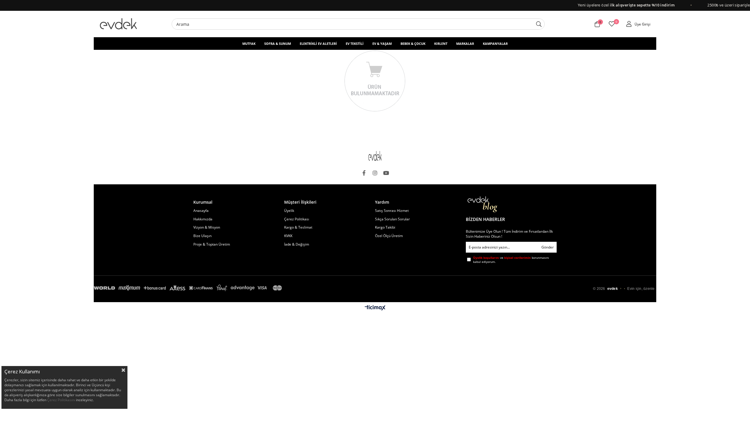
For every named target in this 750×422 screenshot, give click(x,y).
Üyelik (289, 210)
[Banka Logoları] (189, 288)
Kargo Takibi (385, 227)
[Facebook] (363, 172)
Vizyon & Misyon (206, 227)
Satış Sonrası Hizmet (392, 210)
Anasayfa (201, 210)
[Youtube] (386, 172)
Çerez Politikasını (61, 399)
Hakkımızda (202, 219)
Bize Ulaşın (202, 236)
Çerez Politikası (296, 219)
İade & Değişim (296, 244)
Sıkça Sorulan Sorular (392, 219)
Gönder (547, 247)
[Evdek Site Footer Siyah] (375, 156)
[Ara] (538, 24)
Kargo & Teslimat (298, 227)
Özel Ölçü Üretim (389, 236)
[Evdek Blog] (482, 204)
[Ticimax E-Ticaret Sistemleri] (375, 308)
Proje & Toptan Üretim (211, 244)
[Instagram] (375, 172)
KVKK (288, 236)
